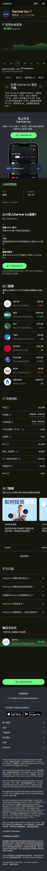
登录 (36, 3)
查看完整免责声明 (33, 826)
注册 (3, 69)
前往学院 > (24, 556)
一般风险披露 (6, 836)
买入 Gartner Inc (23, 135)
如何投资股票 (10, 524)
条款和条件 (22, 826)
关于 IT (19, 77)
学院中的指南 (12, 273)
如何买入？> (30, 77)
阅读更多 (8, 547)
